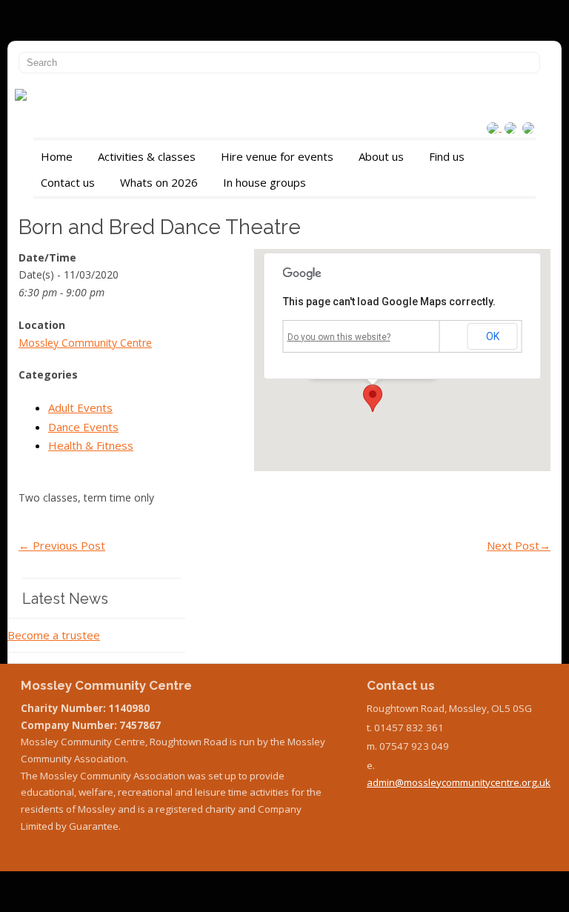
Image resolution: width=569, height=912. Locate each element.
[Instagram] (494, 126)
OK (492, 336)
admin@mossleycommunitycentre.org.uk (458, 782)
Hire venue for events (277, 156)
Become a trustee (53, 635)
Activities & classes (147, 156)
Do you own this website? (338, 337)
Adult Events (80, 407)
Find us (447, 156)
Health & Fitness (90, 445)
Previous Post (62, 545)
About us (381, 156)
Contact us (68, 182)
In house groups (264, 182)
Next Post (518, 545)
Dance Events (83, 426)
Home (57, 156)
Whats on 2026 (159, 182)
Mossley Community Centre (85, 343)
